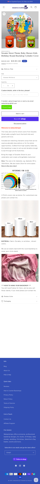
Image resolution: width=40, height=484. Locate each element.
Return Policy (8, 399)
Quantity (4, 82)
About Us (7, 370)
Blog (5, 366)
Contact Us (7, 419)
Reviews (6, 386)
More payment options (20, 123)
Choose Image (6, 107)
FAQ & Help (7, 374)
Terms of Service (9, 403)
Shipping (3, 63)
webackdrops (16, 480)
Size (2, 73)
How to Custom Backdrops (12, 390)
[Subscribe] (33, 452)
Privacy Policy (8, 395)
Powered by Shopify (26, 480)
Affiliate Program (9, 423)
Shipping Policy (9, 407)
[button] (4, 7)
